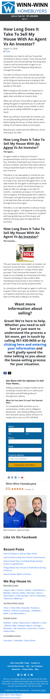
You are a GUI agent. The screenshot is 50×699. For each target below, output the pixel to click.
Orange (37, 625)
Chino (6, 608)
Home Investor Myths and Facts (17, 574)
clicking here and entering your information (25, 346)
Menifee (6, 593)
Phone (11, 438)
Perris (32, 595)
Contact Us (35, 663)
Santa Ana (32, 628)
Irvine (44, 622)
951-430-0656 (32, 16)
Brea (16, 622)
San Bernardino (17, 613)
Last (27, 434)
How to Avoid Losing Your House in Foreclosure (24, 557)
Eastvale (25, 608)
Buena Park (25, 622)
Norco (39, 593)
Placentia (7, 628)
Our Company (36, 666)
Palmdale (18, 640)
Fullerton (36, 622)
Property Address (16, 455)
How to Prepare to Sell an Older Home (20, 553)
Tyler (8, 51)
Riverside (41, 595)
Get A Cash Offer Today (19, 663)
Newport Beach (25, 625)
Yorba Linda (8, 631)
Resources (16, 669)
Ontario (6, 610)
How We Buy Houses (16, 666)
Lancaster (7, 640)
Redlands (36, 610)
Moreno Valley (18, 593)
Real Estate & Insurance (10, 697)
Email (10, 446)
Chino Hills (15, 608)
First (9, 434)
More (24, 19)
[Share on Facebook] (5, 373)
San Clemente (19, 628)
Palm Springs (22, 595)
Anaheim (7, 622)
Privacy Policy (27, 669)
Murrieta (31, 593)
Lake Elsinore (38, 590)
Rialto (5, 613)
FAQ (27, 666)
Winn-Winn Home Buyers (11, 695)
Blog (36, 669)
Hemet (28, 590)
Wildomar (18, 598)
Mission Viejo (11, 625)
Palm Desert (8, 595)
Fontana (34, 608)
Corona (20, 590)
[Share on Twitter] (9, 373)
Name (11, 426)
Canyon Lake (9, 590)
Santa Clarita (29, 640)
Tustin (41, 628)
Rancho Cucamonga (21, 610)
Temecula (7, 598)
